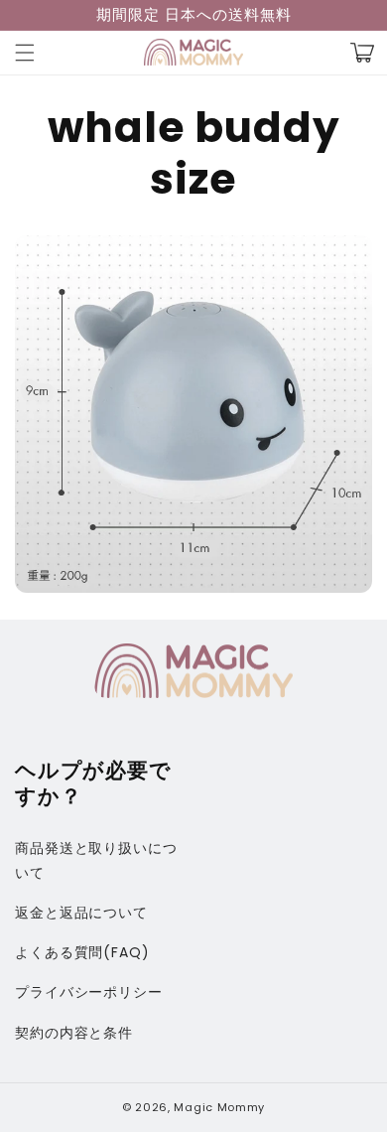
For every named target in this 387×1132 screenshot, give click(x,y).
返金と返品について (81, 912)
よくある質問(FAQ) (82, 952)
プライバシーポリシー (89, 992)
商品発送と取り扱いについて (96, 860)
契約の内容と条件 (74, 1033)
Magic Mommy (219, 1107)
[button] (25, 52)
